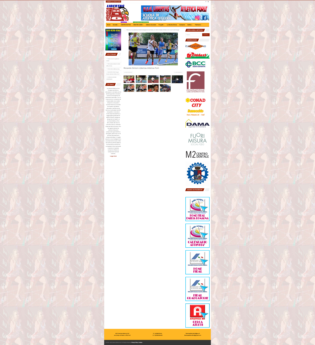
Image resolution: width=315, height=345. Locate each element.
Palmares (198, 25)
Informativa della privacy (114, 69)
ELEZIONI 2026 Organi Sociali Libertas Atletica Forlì (112, 73)
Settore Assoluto (151, 25)
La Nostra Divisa (172, 25)
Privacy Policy (134, 342)
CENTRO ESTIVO (126, 24)
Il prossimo (178, 72)
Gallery (189, 25)
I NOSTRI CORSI (139, 24)
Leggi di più (113, 156)
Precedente (128, 72)
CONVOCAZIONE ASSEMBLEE (111, 78)
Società (115, 25)
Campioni (182, 25)
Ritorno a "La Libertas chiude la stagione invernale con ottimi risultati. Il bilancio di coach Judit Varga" (152, 29)
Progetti (161, 25)
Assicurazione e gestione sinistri (112, 59)
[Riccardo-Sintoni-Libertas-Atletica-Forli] (129, 79)
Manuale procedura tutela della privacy (113, 64)
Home (108, 25)
